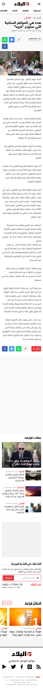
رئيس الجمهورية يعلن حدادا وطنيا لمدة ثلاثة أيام (23, 462)
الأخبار (14, 11)
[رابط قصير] (19, 39)
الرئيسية (37, 11)
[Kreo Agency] (37, 677)
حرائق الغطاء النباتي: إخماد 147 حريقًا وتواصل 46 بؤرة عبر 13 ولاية (13, 493)
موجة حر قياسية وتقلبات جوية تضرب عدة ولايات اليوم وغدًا (25, 633)
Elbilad (21, 4)
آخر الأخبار (20, 487)
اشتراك (8, 578)
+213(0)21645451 (14, 680)
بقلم (35, 40)
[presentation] (10, 603)
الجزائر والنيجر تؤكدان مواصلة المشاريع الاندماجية (14, 477)
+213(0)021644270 (32, 680)
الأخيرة (21, 471)
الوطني (25, 11)
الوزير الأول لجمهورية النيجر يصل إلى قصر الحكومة (14, 509)
